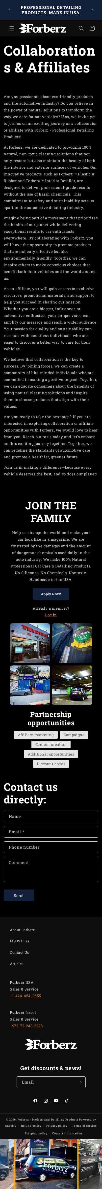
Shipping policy (36, 1133)
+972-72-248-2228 (26, 1025)
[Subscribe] (80, 1082)
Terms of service (84, 1125)
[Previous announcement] (9, 10)
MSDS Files (19, 941)
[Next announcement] (92, 10)
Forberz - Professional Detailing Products (48, 1119)
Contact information (67, 1133)
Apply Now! (51, 594)
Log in (51, 614)
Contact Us (19, 952)
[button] (9, 28)
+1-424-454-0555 (25, 995)
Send (19, 895)
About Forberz (22, 929)
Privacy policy (56, 1125)
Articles (17, 963)
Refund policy (31, 1125)
